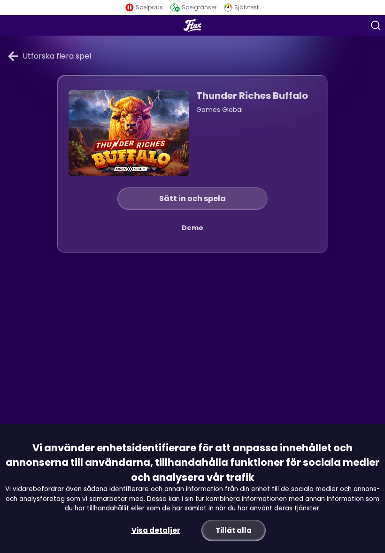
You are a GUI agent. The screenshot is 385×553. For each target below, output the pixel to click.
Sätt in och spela (192, 198)
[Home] (193, 25)
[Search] (375, 25)
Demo (192, 227)
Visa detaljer (155, 530)
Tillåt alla (234, 530)
